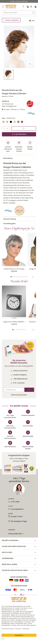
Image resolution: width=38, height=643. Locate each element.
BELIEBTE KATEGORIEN (10, 540)
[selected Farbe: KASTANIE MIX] (18, 121)
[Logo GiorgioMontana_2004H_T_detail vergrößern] (31, 113)
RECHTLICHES (7, 552)
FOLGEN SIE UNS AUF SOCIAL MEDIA (15, 570)
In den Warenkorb (20, 134)
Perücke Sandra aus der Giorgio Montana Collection (14, 269)
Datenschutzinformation (19, 395)
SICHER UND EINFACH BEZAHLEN (14, 546)
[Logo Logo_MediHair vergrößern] (19, 211)
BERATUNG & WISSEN (9, 564)
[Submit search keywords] (33, 12)
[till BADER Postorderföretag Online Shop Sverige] (16, 580)
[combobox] (19, 12)
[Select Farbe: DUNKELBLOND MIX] (7, 121)
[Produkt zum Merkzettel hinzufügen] (23, 128)
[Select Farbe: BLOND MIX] (3, 121)
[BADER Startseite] (10, 6)
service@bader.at (17, 509)
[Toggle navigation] (3, 6)
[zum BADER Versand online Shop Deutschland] (11, 580)
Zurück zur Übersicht (12, 20)
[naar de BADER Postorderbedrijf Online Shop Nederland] (27, 580)
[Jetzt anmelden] (29, 390)
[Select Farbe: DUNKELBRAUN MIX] (10, 121)
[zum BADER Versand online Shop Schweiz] (22, 580)
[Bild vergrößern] (30, 64)
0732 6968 (15, 502)
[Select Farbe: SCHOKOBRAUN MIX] (22, 121)
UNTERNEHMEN (7, 558)
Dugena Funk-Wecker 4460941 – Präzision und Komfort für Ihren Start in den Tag (14, 322)
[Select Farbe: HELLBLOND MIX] (14, 121)
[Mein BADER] (23, 6)
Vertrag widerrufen (15, 534)
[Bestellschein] (31, 6)
